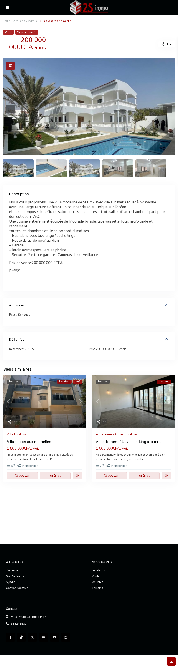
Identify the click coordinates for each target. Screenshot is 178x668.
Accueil (7, 21)
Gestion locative (17, 588)
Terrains (97, 588)
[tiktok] (21, 637)
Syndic (10, 582)
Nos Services (15, 576)
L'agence (12, 570)
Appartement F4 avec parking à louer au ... (131, 441)
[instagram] (65, 637)
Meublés (97, 582)
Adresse (16, 305)
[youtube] (54, 637)
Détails (16, 339)
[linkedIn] (43, 637)
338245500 (18, 624)
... (54, 460)
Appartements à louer (110, 434)
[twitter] (32, 637)
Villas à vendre (25, 21)
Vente (8, 32)
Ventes (96, 576)
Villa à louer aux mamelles (29, 441)
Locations (20, 434)
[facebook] (10, 637)
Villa (10, 434)
